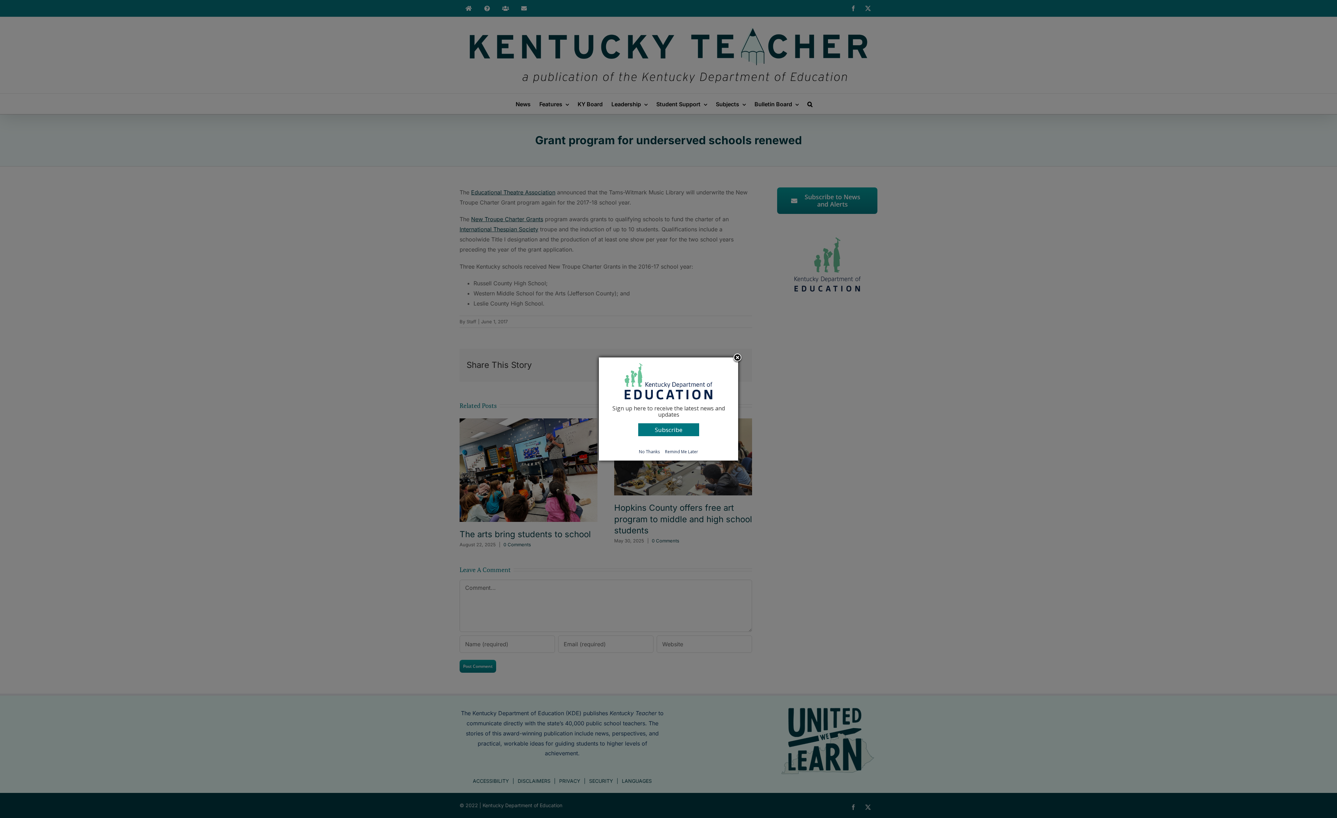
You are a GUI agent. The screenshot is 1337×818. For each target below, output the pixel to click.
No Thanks (649, 452)
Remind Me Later (681, 452)
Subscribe (668, 430)
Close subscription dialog (737, 358)
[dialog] (668, 409)
